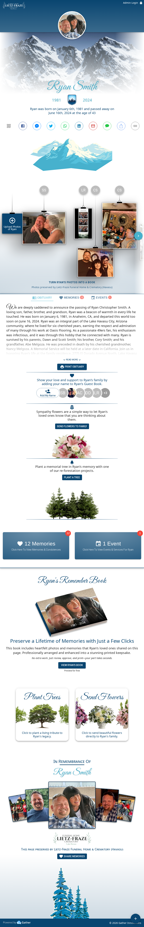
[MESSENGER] (37, 126)
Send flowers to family (72, 426)
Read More (72, 359)
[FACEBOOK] (23, 126)
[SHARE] (121, 126)
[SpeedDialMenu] (135, 919)
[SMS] (107, 126)
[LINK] (135, 126)
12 (68, 533)
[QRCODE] (9, 126)
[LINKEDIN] (79, 126)
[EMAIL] (93, 126)
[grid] (72, 238)
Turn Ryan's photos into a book (72, 282)
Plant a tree (72, 477)
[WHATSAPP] (65, 126)
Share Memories (74, 856)
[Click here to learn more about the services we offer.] (72, 839)
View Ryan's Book (72, 665)
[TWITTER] (51, 126)
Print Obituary (74, 366)
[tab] (42, 297)
